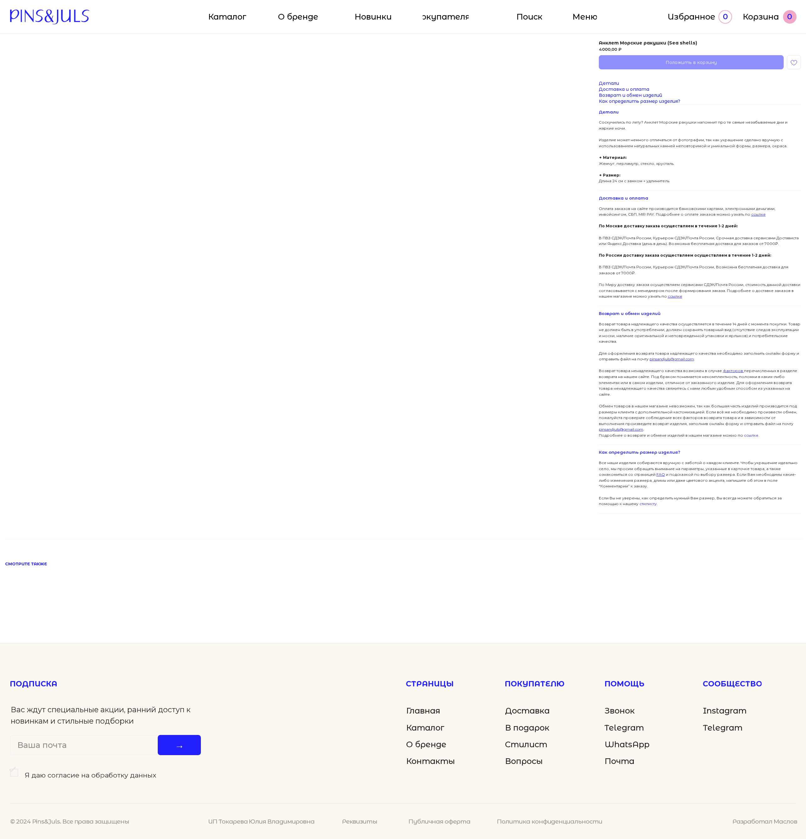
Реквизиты (359, 821)
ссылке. (751, 435)
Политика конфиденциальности (549, 821)
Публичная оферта (439, 821)
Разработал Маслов (764, 821)
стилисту (648, 503)
